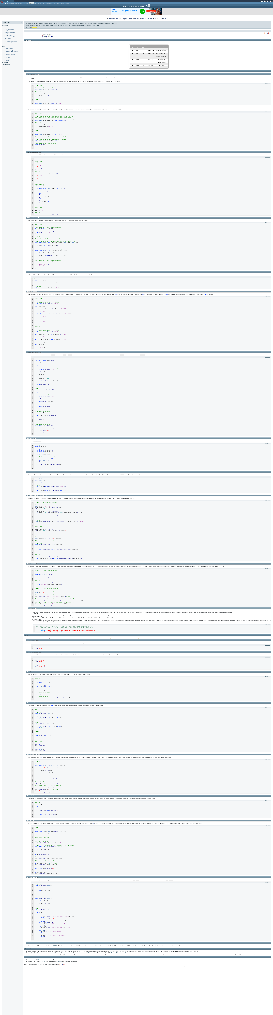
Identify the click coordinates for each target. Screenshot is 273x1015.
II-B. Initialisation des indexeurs (9, 30)
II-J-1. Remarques (9, 44)
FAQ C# (130, 6)
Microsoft (31, 3)
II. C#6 (3, 27)
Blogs (34, 1)
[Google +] (268, 33)
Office (58, 3)
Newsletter (44, 1)
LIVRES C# (148, 6)
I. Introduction (5, 25)
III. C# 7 (3, 46)
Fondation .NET (114, 952)
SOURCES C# (142, 6)
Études (56, 1)
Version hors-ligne (53, 34)
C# (149, 5)
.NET (121, 5)
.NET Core (89, 952)
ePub (45, 36)
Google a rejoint (124, 952)
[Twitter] (266, 33)
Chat (38, 1)
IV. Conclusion (5, 62)
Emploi (51, 1)
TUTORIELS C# (136, 6)
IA (24, 3)
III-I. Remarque (6, 60)
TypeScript (145, 5)
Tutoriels (25, 1)
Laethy (44, 961)
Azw (48, 36)
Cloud (21, 3)
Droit (60, 1)
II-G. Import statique (7, 38)
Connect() (141, 638)
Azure (160, 5)
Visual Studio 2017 (114, 638)
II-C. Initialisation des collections (9, 32)
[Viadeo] (264, 33)
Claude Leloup (59, 961)
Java (35, 3)
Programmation (49, 3)
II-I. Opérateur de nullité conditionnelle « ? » (11, 41)
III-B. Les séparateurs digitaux (9, 50)
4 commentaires (29, 27)
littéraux (56, 642)
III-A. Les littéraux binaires (8, 48)
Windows (135, 5)
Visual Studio (129, 5)
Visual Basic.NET (154, 5)
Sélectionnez (267, 83)
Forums (19, 1)
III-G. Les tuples (7, 57)
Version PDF (46, 34)
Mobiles (62, 3)
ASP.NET (140, 5)
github (65, 954)
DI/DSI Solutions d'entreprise (13, 3)
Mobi (53, 36)
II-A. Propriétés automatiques (9, 29)
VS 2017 (55, 945)
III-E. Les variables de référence (9, 54)
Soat (40, 959)
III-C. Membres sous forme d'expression (11, 51)
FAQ (30, 1)
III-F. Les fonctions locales (8, 56)
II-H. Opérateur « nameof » (8, 39)
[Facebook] (267, 33)
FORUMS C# (125, 6)
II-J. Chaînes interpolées (8, 42)
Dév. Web (39, 3)
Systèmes (67, 3)
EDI (43, 3)
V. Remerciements (6, 64)
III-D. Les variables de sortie (9, 53)
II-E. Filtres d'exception (8, 35)
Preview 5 (96, 638)
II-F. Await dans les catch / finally (9, 36)
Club (65, 1)
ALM (27, 3)
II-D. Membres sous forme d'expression (11, 33)
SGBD (54, 3)
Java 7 (52, 654)
